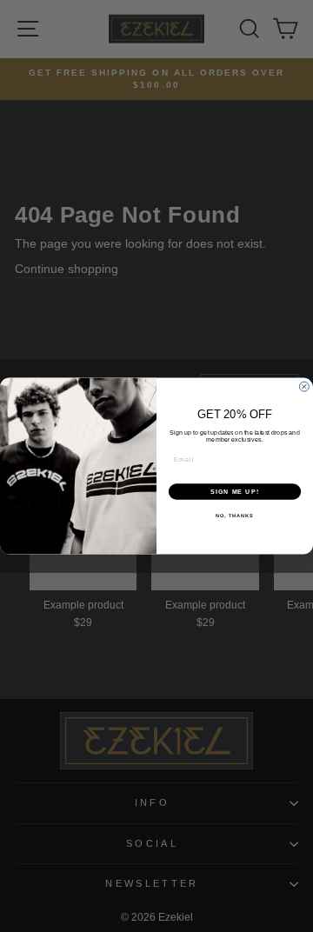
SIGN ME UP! (234, 492)
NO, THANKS (235, 515)
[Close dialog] (304, 386)
